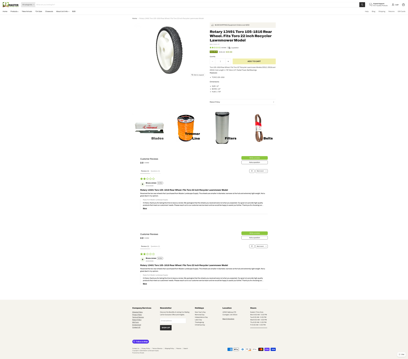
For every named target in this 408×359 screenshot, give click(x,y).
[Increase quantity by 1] (228, 61)
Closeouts (49, 11)
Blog (373, 11)
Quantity (212, 56)
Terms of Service (138, 317)
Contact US (136, 327)
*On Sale (38, 11)
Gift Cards (401, 11)
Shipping (381, 11)
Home (5, 11)
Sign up (166, 328)
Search (185, 348)
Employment (136, 325)
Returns (391, 11)
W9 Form (135, 322)
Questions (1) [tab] (155, 171)
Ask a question (254, 162)
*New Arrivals (27, 11)
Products (14, 11)
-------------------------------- (258, 327)
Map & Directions (228, 319)
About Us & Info (62, 11)
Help (367, 11)
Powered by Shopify (138, 353)
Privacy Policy (137, 315)
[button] (396, 4)
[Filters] (252, 171)
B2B (73, 11)
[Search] (362, 4)
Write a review (254, 158)
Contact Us (135, 348)
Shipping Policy (137, 312)
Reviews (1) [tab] (145, 171)
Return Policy (136, 320)
